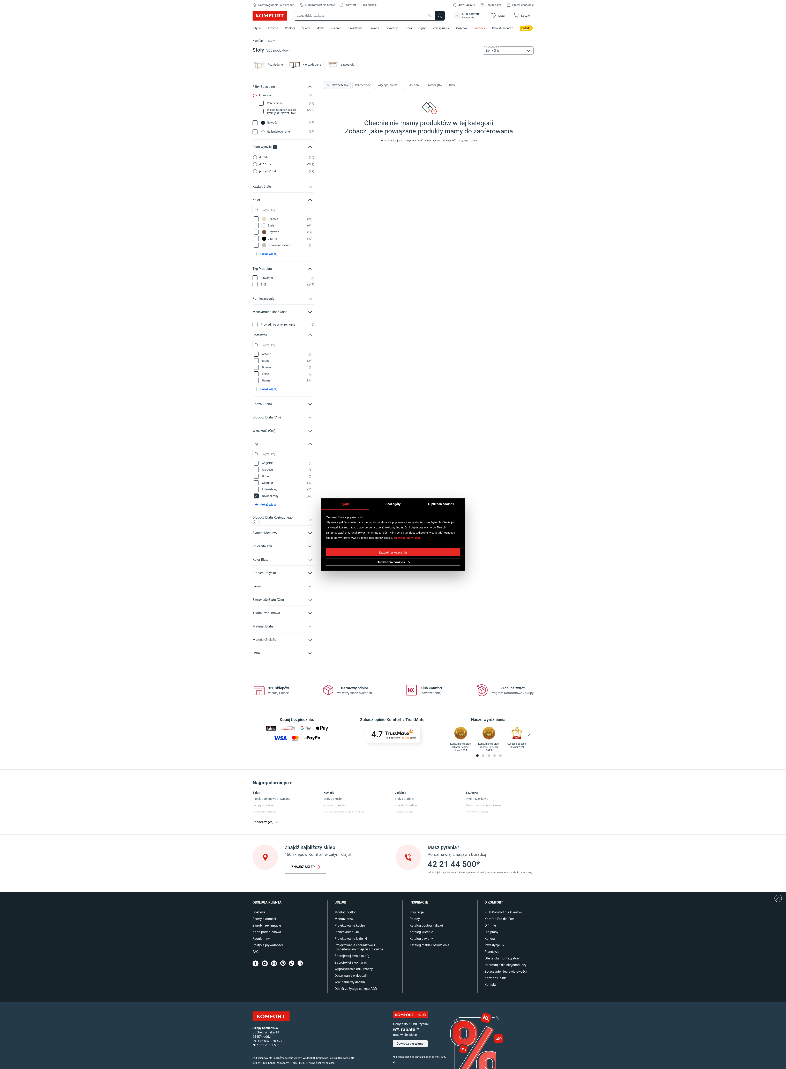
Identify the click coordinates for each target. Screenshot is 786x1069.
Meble (320, 28)
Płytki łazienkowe (477, 798)
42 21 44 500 (466, 5)
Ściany (305, 28)
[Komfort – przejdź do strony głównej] (271, 1016)
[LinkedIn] (300, 963)
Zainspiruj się (441, 28)
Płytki (257, 28)
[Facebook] (256, 963)
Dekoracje (391, 28)
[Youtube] (265, 963)
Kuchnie (336, 28)
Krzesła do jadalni (406, 805)
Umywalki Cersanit (477, 812)
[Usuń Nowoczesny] (328, 85)
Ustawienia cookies (391, 562)
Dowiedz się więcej (407, 537)
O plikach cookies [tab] (441, 503)
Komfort (258, 40)
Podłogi (290, 28)
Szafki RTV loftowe (264, 812)
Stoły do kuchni (333, 798)
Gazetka (461, 28)
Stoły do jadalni (404, 798)
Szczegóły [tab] (393, 503)
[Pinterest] (283, 963)
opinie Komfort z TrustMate (399, 719)
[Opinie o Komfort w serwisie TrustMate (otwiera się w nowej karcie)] (392, 734)
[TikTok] (291, 963)
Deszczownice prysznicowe (483, 805)
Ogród (422, 28)
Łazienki (273, 28)
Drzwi (408, 28)
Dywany (374, 28)
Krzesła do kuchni (335, 805)
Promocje (479, 28)
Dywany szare (404, 812)
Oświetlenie (354, 28)
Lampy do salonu (264, 805)
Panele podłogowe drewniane (271, 798)
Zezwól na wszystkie (393, 552)
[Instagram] (274, 963)
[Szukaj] (440, 16)
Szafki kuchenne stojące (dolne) (344, 812)
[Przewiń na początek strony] (778, 898)
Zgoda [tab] (345, 503)
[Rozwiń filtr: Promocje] (310, 95)
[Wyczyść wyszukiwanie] (430, 16)
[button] (466, 15)
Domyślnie (492, 50)
